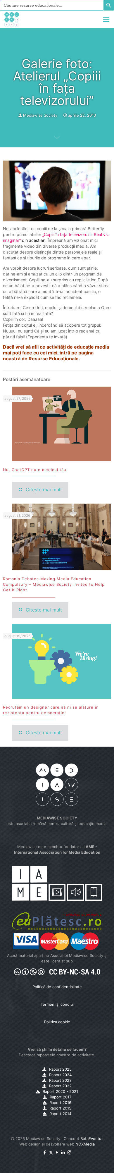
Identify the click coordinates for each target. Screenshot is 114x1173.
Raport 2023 (60, 1080)
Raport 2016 (60, 1102)
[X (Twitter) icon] (51, 1152)
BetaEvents (90, 1138)
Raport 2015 (60, 1108)
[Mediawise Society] (11, 19)
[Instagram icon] (69, 1152)
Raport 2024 (60, 1074)
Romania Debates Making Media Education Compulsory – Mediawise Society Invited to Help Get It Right (54, 584)
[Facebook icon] (45, 1152)
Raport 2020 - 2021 (60, 1091)
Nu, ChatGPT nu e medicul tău (34, 469)
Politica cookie (57, 1021)
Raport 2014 (60, 1113)
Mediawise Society (40, 115)
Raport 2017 (60, 1097)
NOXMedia (85, 1144)
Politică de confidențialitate (57, 986)
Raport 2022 (60, 1086)
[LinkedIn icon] (63, 1152)
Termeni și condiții (57, 1004)
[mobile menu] (106, 19)
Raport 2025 (60, 1069)
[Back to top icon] (102, 1161)
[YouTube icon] (57, 1152)
